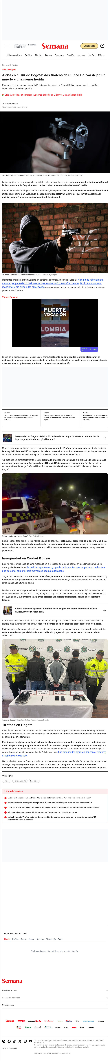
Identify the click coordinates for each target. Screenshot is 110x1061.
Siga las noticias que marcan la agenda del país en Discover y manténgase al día (43, 95)
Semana (5, 65)
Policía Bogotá (20, 781)
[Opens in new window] (9, 1041)
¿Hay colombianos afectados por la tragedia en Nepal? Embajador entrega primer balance (21, 418)
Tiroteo (7, 781)
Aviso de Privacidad (12, 1048)
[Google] (3, 1041)
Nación (15, 65)
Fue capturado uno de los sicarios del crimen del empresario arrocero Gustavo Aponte (59, 418)
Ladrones (34, 781)
